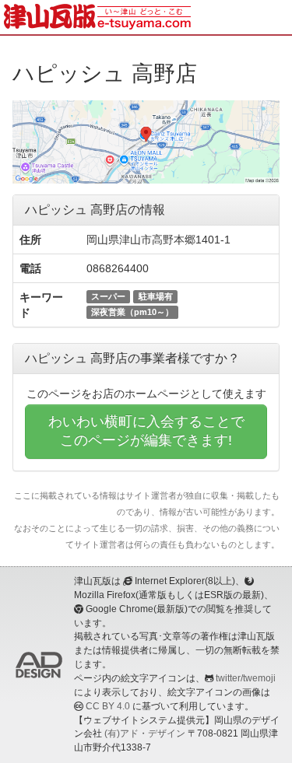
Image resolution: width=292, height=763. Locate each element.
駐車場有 (156, 296)
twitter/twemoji (246, 678)
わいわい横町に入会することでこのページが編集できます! (146, 431)
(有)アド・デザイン (144, 733)
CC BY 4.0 (108, 706)
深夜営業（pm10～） (132, 312)
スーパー (108, 296)
